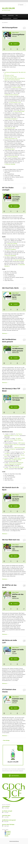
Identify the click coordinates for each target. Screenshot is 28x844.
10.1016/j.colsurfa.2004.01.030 (10, 138)
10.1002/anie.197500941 (16, 87)
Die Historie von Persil (9, 75)
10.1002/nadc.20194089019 (10, 249)
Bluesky (6, 835)
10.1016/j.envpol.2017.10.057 (15, 102)
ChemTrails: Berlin (6, 815)
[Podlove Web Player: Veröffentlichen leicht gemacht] (14, 355)
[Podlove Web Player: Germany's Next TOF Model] (14, 404)
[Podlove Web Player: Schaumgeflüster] (14, 41)
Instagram (8, 831)
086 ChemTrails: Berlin (10, 288)
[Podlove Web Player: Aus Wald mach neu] (14, 553)
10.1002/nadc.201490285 (12, 243)
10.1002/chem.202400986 (9, 164)
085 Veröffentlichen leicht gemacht (9, 340)
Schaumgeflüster (6, 806)
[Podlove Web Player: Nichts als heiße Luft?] (14, 656)
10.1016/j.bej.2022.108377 (9, 128)
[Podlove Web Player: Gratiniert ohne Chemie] (14, 705)
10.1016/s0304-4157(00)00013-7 (11, 119)
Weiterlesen (5, 333)
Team (17, 15)
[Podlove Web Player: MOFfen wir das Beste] (14, 600)
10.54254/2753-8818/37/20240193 (11, 94)
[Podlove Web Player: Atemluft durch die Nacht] (14, 503)
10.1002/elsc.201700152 (9, 149)
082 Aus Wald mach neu (11, 540)
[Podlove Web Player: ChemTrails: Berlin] (14, 301)
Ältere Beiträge (5, 740)
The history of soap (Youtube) (10, 76)
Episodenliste (11, 15)
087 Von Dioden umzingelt (8, 188)
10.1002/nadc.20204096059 (10, 255)
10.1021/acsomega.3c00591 (18, 111)
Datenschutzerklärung (6, 18)
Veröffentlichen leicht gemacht (9, 820)
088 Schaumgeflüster (10, 27)
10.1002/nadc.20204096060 (18, 260)
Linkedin (8, 834)
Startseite (4, 15)
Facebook (8, 832)
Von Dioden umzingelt (7, 811)
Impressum (15, 18)
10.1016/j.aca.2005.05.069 (12, 156)
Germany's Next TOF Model (8, 824)
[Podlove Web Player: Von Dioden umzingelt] (14, 203)
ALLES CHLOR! (8, 8)
